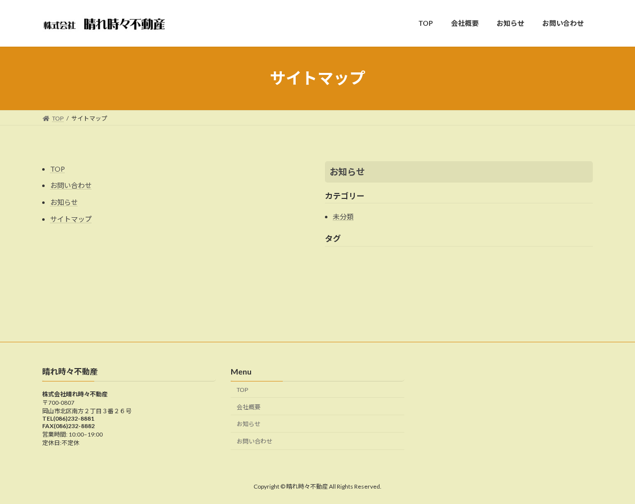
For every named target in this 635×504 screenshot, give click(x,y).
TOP (57, 169)
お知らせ (64, 202)
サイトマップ (71, 219)
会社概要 (248, 407)
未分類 (343, 216)
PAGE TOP (610, 479)
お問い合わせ (71, 185)
